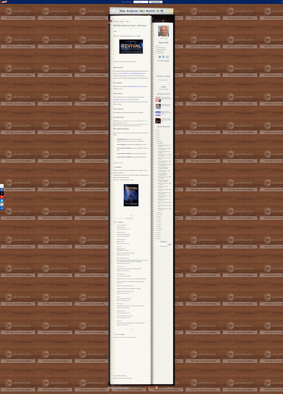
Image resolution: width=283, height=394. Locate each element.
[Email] (2, 204)
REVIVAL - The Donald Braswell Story (122, 36)
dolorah (118, 321)
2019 (158, 133)
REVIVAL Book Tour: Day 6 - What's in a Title (164, 190)
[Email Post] (131, 218)
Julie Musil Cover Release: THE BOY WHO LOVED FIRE (166, 120)
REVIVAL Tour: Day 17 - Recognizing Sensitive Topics (164, 155)
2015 (158, 139)
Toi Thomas (119, 303)
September (160, 214)
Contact (163, 21)
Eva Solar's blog (127, 124)
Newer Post (116, 375)
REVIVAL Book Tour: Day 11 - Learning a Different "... (163, 174)
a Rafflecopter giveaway (118, 162)
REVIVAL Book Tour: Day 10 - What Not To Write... (164, 177)
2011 (158, 238)
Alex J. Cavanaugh (120, 225)
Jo (117, 296)
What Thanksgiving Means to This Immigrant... (164, 152)
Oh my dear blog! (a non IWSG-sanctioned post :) (165, 105)
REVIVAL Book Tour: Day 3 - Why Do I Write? (164, 199)
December (160, 141)
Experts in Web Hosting (169, 388)
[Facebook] (2, 189)
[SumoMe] (2, 208)
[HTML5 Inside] (156, 387)
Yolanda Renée (120, 232)
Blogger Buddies (160, 51)
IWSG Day (120, 97)
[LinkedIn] (163, 58)
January (159, 230)
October (159, 212)
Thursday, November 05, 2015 (123, 324)
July (158, 218)
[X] (2, 193)
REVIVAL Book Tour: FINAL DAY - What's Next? (164, 146)
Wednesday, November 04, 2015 (123, 229)
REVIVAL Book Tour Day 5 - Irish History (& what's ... (164, 193)
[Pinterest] (2, 197)
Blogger (165, 246)
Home (120, 375)
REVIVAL (116, 86)
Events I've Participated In (161, 49)
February (159, 228)
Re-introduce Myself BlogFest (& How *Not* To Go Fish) (166, 112)
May (159, 222)
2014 (158, 232)
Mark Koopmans (120, 274)
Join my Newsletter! (160, 52)
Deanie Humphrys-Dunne (122, 258)
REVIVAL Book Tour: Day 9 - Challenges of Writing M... (163, 180)
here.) (120, 104)
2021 (158, 129)
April (159, 224)
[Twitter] (159, 58)
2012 (158, 236)
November (160, 143)
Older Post (123, 375)
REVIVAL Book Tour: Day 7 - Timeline (163, 187)
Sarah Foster (119, 266)
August (159, 216)
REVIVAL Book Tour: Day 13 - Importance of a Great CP (163, 168)
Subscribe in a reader (163, 38)
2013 (158, 234)
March (159, 226)
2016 (158, 137)
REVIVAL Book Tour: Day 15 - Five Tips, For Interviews (164, 161)
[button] (127, 2)
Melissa (118, 246)
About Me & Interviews (161, 47)
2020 (158, 131)
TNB (141, 387)
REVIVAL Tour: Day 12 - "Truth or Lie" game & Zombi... (164, 171)
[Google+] (167, 58)
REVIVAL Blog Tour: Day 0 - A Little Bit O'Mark (164, 209)
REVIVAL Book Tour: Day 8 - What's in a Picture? (164, 184)
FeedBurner (166, 89)
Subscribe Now (155, 2)
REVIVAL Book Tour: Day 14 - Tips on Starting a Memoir (164, 165)
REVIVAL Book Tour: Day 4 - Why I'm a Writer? (164, 196)
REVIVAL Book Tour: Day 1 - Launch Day (164, 206)
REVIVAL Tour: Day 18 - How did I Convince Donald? (164, 149)
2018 (158, 135)
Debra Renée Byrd (120, 239)
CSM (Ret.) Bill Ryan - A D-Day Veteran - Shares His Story (166, 98)
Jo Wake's (126, 121)
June (159, 220)
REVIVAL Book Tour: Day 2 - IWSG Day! (164, 203)
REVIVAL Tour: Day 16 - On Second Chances (164, 158)
